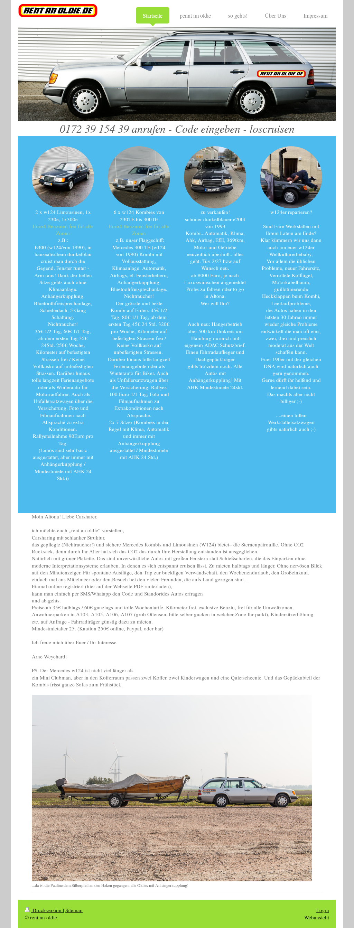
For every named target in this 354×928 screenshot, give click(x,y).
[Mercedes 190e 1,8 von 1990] (63, 176)
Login (322, 910)
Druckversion (47, 910)
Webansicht (316, 917)
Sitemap (74, 910)
